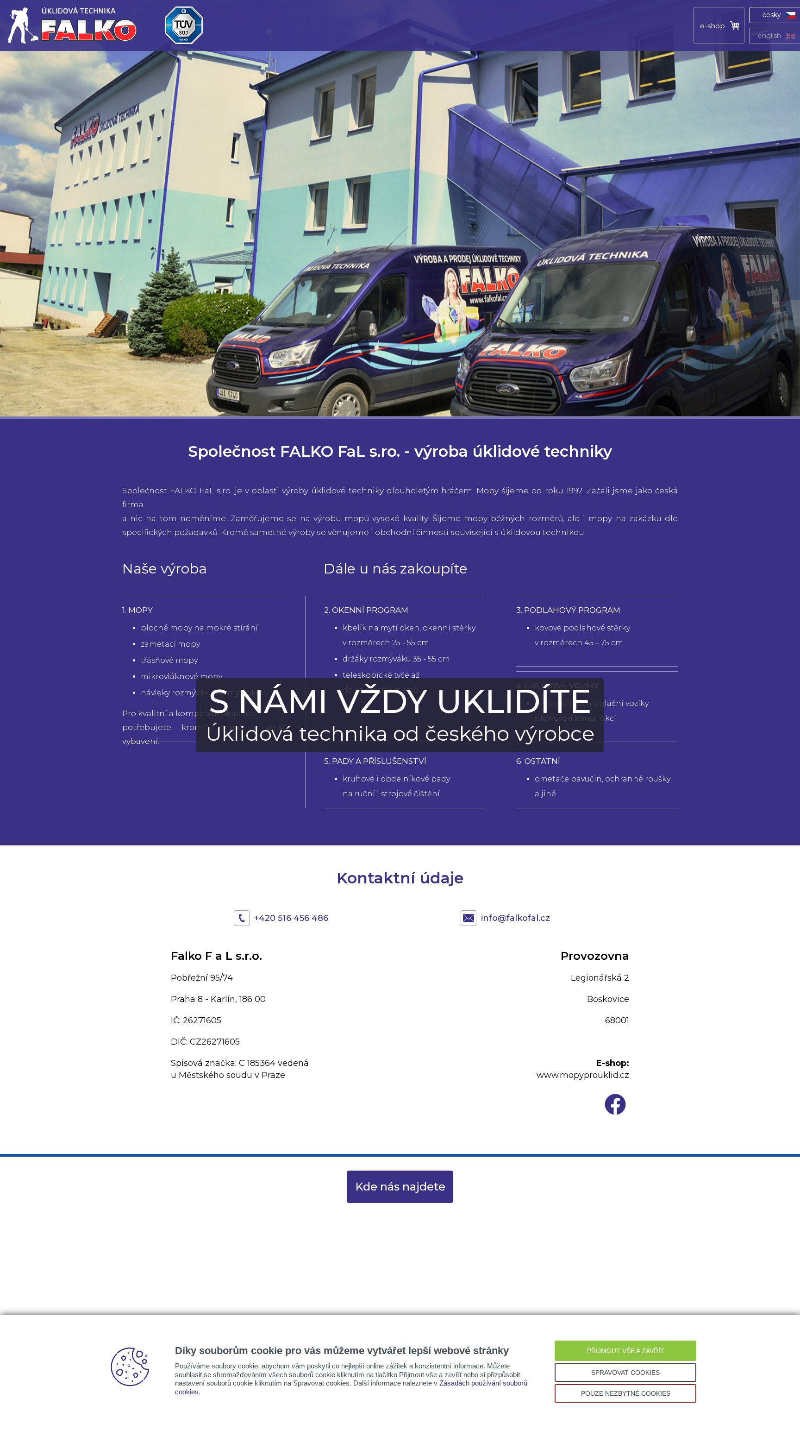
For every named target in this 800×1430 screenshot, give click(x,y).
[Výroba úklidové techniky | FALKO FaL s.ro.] (72, 48)
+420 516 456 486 (291, 918)
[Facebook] (615, 1115)
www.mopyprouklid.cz (583, 1075)
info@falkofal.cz (515, 918)
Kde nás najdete (400, 1186)
